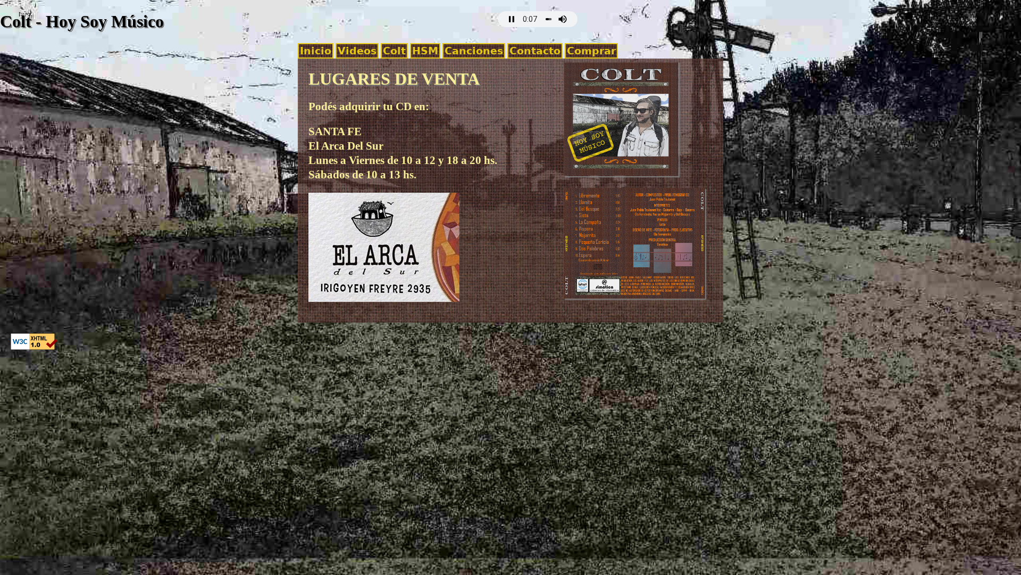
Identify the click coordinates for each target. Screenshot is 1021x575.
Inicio (315, 50)
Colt (394, 50)
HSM (425, 50)
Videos (357, 50)
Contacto (534, 50)
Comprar (591, 50)
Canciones (474, 50)
